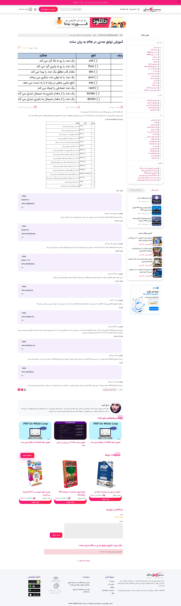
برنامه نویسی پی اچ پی (109, 390)
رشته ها (155, 146)
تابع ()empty (154, 151)
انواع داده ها (154, 78)
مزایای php (154, 50)
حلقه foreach (153, 144)
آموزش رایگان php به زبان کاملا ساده (108, 35)
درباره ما (111, 581)
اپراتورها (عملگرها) (152, 100)
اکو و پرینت (154, 76)
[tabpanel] (145, 210)
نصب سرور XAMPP (152, 55)
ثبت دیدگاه (56, 535)
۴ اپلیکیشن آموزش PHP (151, 173)
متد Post (155, 85)
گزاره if (156, 122)
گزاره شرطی (154, 120)
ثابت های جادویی (153, 74)
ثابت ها (155, 71)
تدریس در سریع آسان (48, 9)
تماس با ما (111, 584)
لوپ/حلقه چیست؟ (152, 132)
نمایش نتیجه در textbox (151, 90)
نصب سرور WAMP (152, 52)
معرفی (156, 47)
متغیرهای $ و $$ (153, 64)
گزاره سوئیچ (154, 130)
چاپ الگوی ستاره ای (152, 137)
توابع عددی (154, 156)
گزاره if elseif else (152, 127)
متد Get (155, 83)
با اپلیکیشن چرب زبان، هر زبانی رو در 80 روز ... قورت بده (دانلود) (90, 2)
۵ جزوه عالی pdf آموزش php (150, 171)
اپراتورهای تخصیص (152, 103)
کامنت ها (155, 59)
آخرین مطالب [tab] (154, 190)
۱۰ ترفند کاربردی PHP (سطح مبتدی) (148, 178)
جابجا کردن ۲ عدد (153, 69)
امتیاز (121, 514)
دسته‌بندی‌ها (133, 9)
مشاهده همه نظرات (84, 561)
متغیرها (155, 62)
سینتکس (155, 57)
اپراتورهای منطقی (153, 108)
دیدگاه (121, 521)
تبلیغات (112, 587)
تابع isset (154, 158)
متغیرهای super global (151, 66)
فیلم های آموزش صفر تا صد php (149, 168)
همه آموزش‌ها (124, 9)
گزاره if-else (154, 125)
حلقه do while (153, 141)
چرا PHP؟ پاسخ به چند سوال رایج (149, 175)
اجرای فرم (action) (152, 88)
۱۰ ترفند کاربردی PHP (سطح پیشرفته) (147, 180)
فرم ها (156, 81)
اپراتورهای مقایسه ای (152, 105)
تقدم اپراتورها (154, 110)
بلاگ (112, 593)
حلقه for (155, 134)
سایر (95, 35)
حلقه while (154, 139)
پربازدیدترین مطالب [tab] (135, 190)
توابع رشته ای (154, 149)
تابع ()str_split (153, 153)
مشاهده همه (27, 455)
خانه (121, 35)
